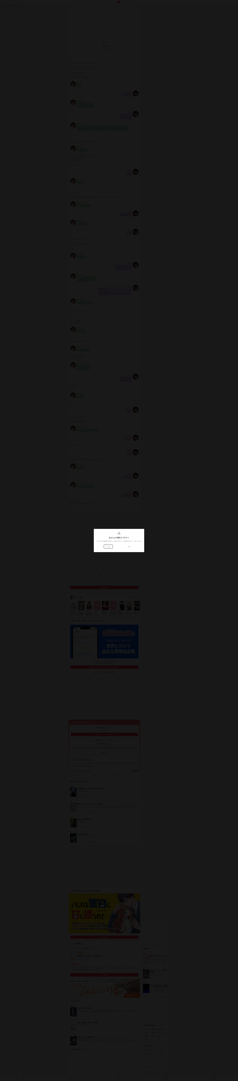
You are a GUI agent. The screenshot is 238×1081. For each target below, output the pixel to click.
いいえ (108, 546)
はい (129, 546)
